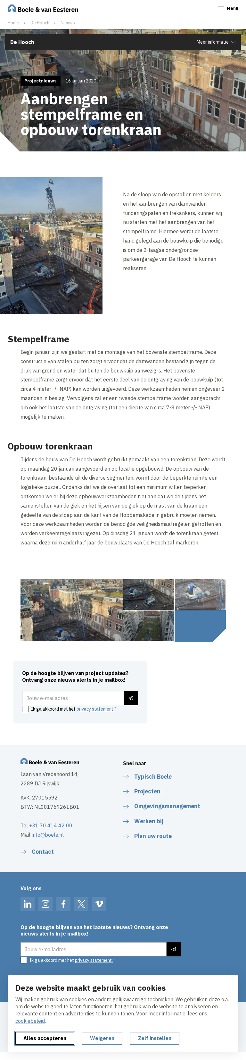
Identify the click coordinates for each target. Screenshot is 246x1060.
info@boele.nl (48, 835)
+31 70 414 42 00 (50, 825)
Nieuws (68, 23)
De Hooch (39, 23)
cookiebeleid (30, 1021)
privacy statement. (95, 709)
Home (13, 23)
